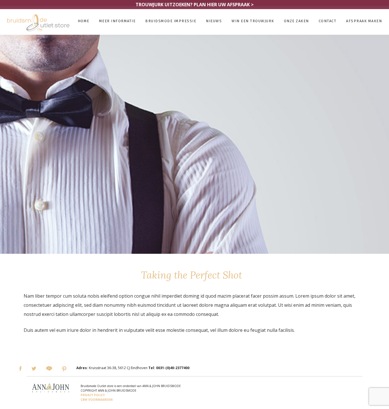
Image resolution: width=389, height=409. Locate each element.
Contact (328, 21)
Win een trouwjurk (253, 21)
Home (83, 21)
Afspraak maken (364, 21)
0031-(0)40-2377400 (172, 367)
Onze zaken (296, 21)
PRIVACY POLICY (93, 395)
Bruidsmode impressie (170, 21)
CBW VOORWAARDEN (96, 400)
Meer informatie (117, 21)
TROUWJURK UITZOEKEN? (195, 4)
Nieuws (214, 21)
